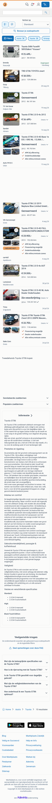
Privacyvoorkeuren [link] (34, 750)
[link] (5, 4)
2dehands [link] (6, 766)
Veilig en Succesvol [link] (10, 740)
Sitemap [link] (5, 771)
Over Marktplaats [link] (9, 757)
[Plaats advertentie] (45, 4)
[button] (33, 4)
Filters (9, 38)
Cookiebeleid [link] (7, 750)
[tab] (5, 24)
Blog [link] (4, 736)
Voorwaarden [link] (8, 745)
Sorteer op (26, 20)
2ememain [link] (30, 766)
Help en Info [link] (31, 740)
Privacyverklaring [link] (33, 745)
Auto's (19, 38)
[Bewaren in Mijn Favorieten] (16, 48)
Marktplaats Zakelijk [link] (35, 736)
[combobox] (22, 12)
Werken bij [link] (30, 757)
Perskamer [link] (6, 762)
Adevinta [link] (30, 762)
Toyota (32, 38)
